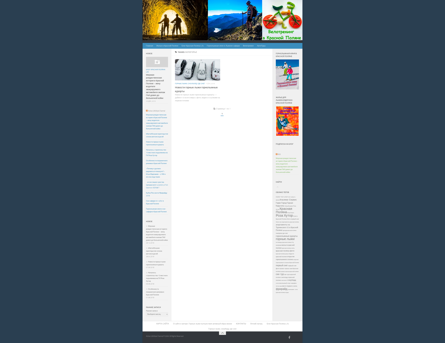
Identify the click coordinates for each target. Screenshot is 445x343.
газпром (279, 233)
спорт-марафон (292, 283)
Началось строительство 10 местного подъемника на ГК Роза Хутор (157, 152)
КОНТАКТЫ (241, 324)
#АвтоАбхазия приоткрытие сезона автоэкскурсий (157, 135)
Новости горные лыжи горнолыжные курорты (155, 143)
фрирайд (281, 289)
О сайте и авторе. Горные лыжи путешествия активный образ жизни (202, 324)
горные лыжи (285, 239)
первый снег (282, 265)
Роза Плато (290, 213)
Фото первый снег (293, 219)
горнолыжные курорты (287, 236)
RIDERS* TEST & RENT (282, 197)
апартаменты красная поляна (290, 222)
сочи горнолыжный (281, 283)
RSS (279, 154)
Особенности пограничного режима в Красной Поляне (156, 162)
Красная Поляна (284, 210)
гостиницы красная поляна (283, 242)
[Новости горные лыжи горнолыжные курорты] (197, 69)
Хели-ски (278, 222)
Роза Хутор (284, 216)
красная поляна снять (288, 248)
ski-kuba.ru (291, 197)
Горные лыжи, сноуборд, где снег (190, 84)
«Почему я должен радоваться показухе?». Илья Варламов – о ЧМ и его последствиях (155, 173)
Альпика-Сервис (288, 199)
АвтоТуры (261, 46)
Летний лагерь (256, 324)
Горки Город (281, 203)
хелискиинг (291, 289)
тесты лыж (279, 286)
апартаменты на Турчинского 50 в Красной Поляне (287, 227)
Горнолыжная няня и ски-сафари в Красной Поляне (156, 210)
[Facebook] (289, 337)
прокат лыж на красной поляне (290, 271)
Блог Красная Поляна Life (193, 46)
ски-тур (280, 274)
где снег (285, 233)
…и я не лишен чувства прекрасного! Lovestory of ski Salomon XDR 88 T (157, 185)
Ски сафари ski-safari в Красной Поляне (155, 202)
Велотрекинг (248, 46)
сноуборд (291, 280)
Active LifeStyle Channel (156, 111)
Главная (149, 46)
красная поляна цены (282, 254)
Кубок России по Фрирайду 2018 (156, 194)
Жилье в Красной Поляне (167, 46)
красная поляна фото (285, 251)
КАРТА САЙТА (162, 324)
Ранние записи (152, 311)
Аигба (277, 200)
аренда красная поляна (289, 230)
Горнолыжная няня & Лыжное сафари (223, 46)
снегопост (284, 280)
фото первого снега (289, 286)
